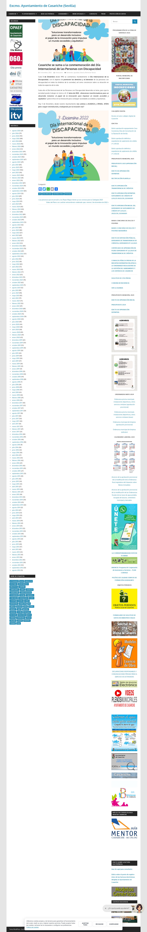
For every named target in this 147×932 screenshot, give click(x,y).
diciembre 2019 (17, 340)
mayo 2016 (15, 452)
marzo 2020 (16, 332)
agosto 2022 (16, 256)
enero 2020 (16, 337)
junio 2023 (15, 230)
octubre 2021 (16, 282)
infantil (13, 609)
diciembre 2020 (17, 309)
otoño (20, 612)
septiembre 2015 (17, 473)
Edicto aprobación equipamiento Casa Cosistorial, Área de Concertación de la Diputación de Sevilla (124, 131)
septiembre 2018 (17, 379)
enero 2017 (15, 432)
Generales (69, 72)
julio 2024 (15, 196)
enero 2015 (16, 494)
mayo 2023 (16, 233)
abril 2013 (15, 549)
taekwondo (21, 617)
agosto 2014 (16, 507)
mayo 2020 (16, 327)
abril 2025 (15, 172)
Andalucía (28, 581)
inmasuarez (59, 72)
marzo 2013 (16, 552)
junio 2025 (15, 167)
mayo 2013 (15, 547)
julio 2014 (15, 510)
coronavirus (23, 598)
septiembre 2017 (17, 411)
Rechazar (99, 924)
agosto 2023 (16, 225)
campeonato (14, 589)
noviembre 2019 (17, 343)
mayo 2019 (15, 358)
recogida (13, 615)
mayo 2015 (15, 484)
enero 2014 (16, 526)
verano (12, 623)
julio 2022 (15, 259)
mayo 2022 (16, 264)
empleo (12, 606)
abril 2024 (15, 204)
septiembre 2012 (17, 568)
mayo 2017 (15, 421)
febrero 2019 (16, 366)
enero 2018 (16, 400)
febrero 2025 (16, 178)
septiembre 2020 (18, 316)
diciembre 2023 (17, 214)
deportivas (14, 603)
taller (29, 617)
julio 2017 (15, 416)
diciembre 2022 (17, 246)
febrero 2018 (16, 398)
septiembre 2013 (17, 536)
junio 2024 (15, 199)
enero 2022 (16, 275)
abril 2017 (15, 424)
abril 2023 (15, 235)
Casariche (12, 14)
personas (68, 194)
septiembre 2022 (17, 254)
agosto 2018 (16, 382)
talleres (13, 620)
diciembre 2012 (17, 560)
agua (21, 581)
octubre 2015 (16, 471)
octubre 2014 (16, 502)
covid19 (12, 601)
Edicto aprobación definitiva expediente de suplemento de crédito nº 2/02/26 (124, 151)
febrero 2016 (16, 460)
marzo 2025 (16, 175)
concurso (13, 598)
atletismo (13, 584)
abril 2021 (15, 298)
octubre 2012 (16, 565)
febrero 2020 (16, 335)
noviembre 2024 (17, 186)
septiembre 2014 (17, 505)
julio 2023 (15, 227)
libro (19, 609)
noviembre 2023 (17, 217)
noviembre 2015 (17, 468)
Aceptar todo (85, 924)
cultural (20, 601)
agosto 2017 (16, 413)
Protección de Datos (118, 14)
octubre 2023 (16, 220)
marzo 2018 (16, 395)
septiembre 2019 (17, 348)
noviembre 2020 (17, 311)
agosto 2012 (16, 570)
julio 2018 (15, 385)
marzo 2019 (16, 364)
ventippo (27, 620)
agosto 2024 (16, 193)
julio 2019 (15, 353)
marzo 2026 (16, 144)
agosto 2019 (16, 350)
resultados (22, 615)
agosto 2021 (16, 288)
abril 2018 (15, 392)
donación (22, 603)
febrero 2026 (16, 146)
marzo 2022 (16, 269)
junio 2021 (15, 293)
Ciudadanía (62, 14)
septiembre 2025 (18, 159)
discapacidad (47, 194)
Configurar (113, 924)
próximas (27, 612)
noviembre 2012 (17, 562)
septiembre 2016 (17, 442)
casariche (29, 589)
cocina (22, 595)
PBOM (103, 14)
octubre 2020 (16, 314)
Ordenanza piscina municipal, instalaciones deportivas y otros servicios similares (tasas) (124, 414)
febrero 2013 (16, 555)
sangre (12, 617)
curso (27, 601)
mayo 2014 (15, 515)
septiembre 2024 (18, 191)
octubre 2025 (16, 157)
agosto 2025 (16, 162)
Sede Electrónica (47, 14)
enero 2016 (16, 463)
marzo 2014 (16, 521)
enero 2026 (16, 149)
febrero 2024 (16, 209)
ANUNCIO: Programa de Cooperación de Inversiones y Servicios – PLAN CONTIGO (124, 570)
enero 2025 (16, 180)
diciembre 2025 (17, 152)
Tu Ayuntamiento (28, 14)
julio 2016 (15, 447)
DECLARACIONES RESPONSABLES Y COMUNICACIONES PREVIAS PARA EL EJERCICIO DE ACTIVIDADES (124, 674)
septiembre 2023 (17, 222)
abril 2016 (15, 455)
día (40, 194)
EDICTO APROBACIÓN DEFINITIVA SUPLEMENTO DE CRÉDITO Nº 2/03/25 (123, 195)
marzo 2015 (16, 489)
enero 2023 (16, 243)
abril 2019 (15, 361)
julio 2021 (15, 290)
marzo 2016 (16, 458)
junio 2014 (15, 513)
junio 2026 (15, 136)
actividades (14, 581)
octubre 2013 (16, 534)
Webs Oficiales (78, 14)
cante (22, 589)
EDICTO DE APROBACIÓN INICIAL (123, 300)
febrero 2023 (16, 241)
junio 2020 (15, 324)
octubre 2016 (16, 439)
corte (32, 598)
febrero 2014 (16, 523)
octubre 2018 (16, 377)
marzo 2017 (16, 426)
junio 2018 (15, 387)
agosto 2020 (16, 319)
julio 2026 (15, 133)
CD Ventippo (14, 595)
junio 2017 (15, 418)
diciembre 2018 (17, 371)
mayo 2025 (16, 170)
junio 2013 (15, 544)
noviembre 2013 (17, 531)
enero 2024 (16, 212)
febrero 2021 (16, 303)
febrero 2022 (16, 272)
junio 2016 (15, 450)
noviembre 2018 (17, 374)
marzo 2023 (16, 238)
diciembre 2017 (17, 403)
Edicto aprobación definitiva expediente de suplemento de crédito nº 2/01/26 (124, 141)
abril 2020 (15, 329)
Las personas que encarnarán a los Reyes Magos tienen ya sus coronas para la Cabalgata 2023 (71, 200)
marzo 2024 (16, 207)
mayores (25, 609)
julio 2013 (15, 542)
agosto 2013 (16, 539)
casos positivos (25, 592)
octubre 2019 (16, 345)
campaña (22, 587)
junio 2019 (15, 356)
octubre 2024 (16, 188)
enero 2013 (15, 557)
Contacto (93, 14)
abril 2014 (15, 518)
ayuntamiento (23, 584)
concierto (30, 595)
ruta (29, 615)
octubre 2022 (16, 251)
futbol (31, 606)
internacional (58, 194)
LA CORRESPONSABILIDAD (121, 553)
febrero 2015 (16, 492)
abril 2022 (15, 267)
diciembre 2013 (17, 528)
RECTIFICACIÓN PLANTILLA (121, 178)
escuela (19, 606)
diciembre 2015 (17, 466)
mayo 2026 (16, 138)
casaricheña (14, 592)
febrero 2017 (16, 429)
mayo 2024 (16, 201)
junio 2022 (15, 261)
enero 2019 (16, 369)
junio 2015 (15, 481)
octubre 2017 (16, 408)
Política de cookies (32, 927)
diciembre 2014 (17, 497)
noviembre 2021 (17, 280)
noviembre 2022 (17, 248)
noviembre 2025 (17, 154)
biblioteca (13, 587)
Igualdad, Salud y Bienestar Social (85, 72)
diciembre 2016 (17, 434)
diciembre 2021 (17, 277)
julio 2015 (15, 479)
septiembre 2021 (17, 285)
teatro (20, 620)
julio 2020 (15, 322)
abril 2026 (15, 141)
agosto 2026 (16, 131)
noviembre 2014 (17, 500)
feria (25, 606)
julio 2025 (15, 165)
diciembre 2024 (17, 183)
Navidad (13, 612)
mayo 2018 (15, 390)
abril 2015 (15, 486)
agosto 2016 (16, 445)
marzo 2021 (16, 301)
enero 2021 (15, 306)
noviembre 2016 (17, 437)
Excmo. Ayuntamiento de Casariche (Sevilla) (43, 6)
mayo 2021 (15, 295)
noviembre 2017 (17, 405)
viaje (18, 623)
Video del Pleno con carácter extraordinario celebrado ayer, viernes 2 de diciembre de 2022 (77, 202)
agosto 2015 (16, 476)
